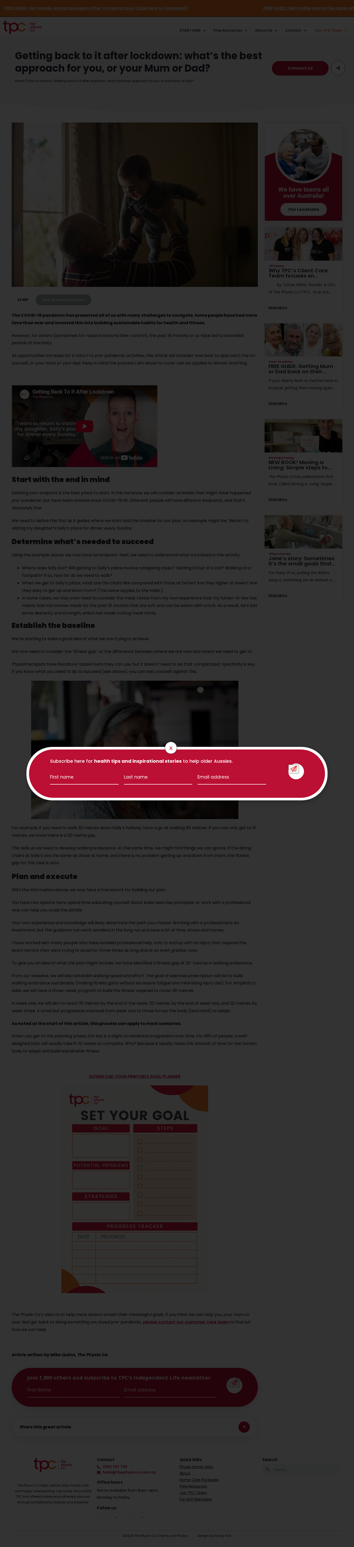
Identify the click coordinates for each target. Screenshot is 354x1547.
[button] (171, 748)
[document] (177, 773)
